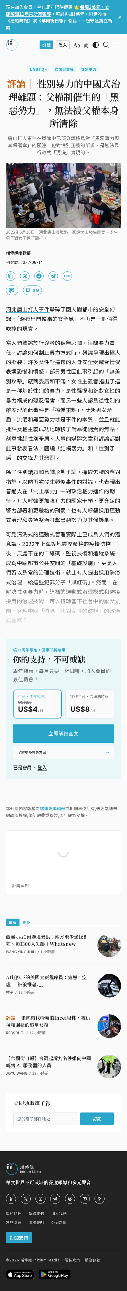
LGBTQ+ (38, 69)
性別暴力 (89, 69)
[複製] (10, 276)
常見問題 (14, 1222)
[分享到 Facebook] (39, 276)
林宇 (10, 992)
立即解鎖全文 (63, 734)
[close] (120, 17)
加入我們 (59, 1213)
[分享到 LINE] (67, 276)
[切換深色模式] (95, 44)
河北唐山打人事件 (28, 309)
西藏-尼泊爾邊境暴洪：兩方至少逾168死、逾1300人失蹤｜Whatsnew (46, 940)
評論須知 (20, 885)
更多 (26, 922)
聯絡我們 (36, 1213)
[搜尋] (106, 44)
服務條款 (92, 1259)
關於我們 (14, 1213)
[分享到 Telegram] (53, 276)
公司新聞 (59, 1222)
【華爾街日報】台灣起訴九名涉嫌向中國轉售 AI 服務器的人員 (48, 1062)
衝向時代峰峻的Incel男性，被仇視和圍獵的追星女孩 (48, 1021)
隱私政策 (72, 1259)
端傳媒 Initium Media (40, 1259)
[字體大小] (76, 45)
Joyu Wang (16, 1073)
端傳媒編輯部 (52, 808)
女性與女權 (64, 69)
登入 (42, 767)
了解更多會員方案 (32, 752)
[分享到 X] (25, 276)
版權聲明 (36, 1222)
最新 (13, 922)
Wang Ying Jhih (21, 951)
